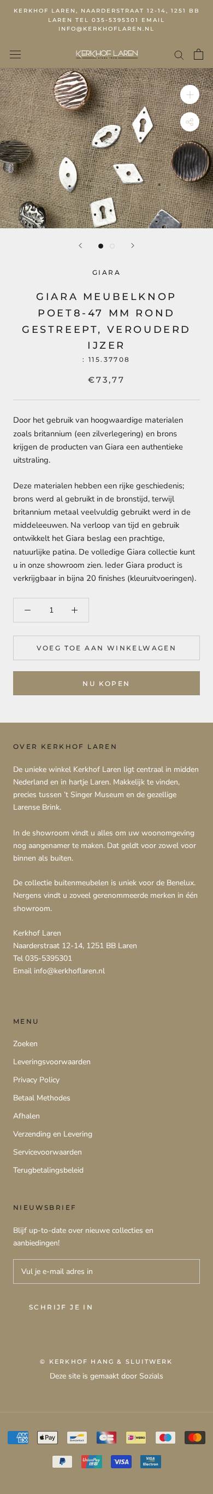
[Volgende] (132, 245)
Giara (106, 272)
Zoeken (25, 1044)
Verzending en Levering (52, 1134)
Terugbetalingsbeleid (48, 1170)
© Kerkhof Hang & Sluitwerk (106, 1361)
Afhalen (26, 1116)
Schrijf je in (61, 1307)
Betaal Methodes (41, 1098)
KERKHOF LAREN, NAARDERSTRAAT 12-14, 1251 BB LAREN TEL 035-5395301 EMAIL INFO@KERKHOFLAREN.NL (107, 19)
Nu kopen (106, 683)
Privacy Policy (36, 1080)
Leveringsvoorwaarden (52, 1062)
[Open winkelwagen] (198, 54)
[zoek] (179, 54)
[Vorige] (80, 245)
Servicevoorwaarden (47, 1152)
